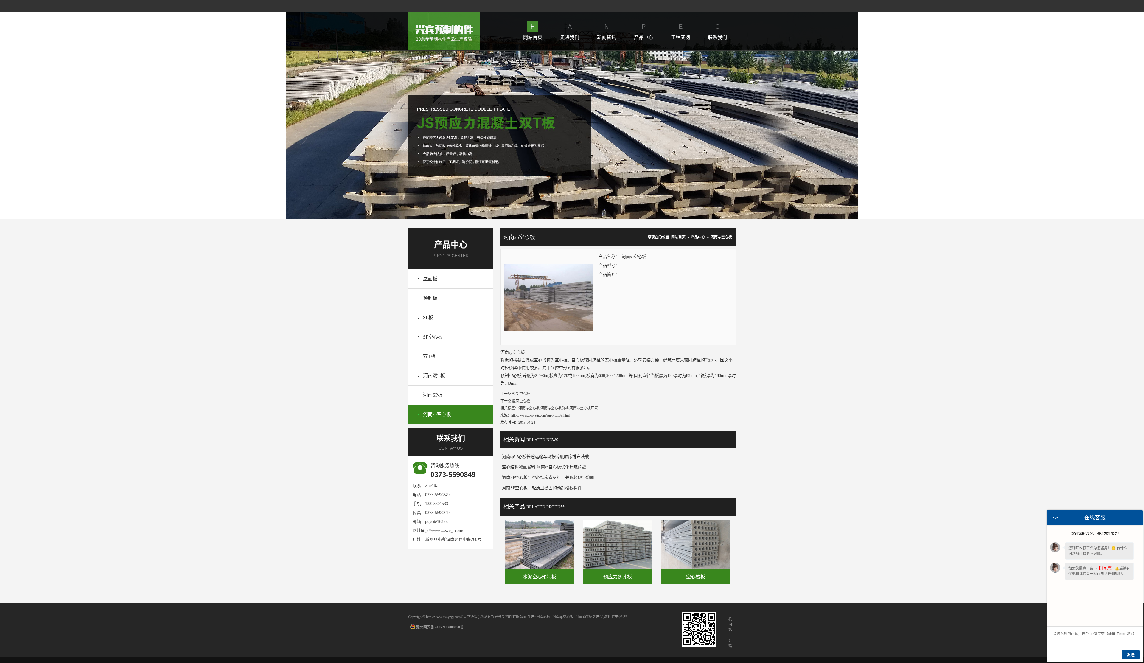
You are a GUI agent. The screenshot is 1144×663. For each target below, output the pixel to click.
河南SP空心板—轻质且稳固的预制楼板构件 (542, 488)
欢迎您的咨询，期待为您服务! (1095, 534)
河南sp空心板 (437, 414)
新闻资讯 (606, 31)
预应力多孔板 (617, 576)
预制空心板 (521, 394)
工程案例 (680, 31)
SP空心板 (433, 336)
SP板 (428, 317)
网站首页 (532, 31)
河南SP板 (433, 395)
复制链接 (470, 617)
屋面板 (430, 278)
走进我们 (569, 31)
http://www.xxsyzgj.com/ (442, 530)
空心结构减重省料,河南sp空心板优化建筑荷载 (544, 467)
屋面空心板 (521, 401)
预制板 (430, 298)
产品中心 (643, 31)
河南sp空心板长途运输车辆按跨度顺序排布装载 (545, 456)
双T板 (429, 356)
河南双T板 (434, 375)
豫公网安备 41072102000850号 (440, 627)
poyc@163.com (438, 521)
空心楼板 (695, 576)
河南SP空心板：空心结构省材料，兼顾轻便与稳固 (548, 477)
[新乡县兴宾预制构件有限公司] (444, 15)
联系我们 (717, 31)
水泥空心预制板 (539, 576)
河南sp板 (543, 617)
